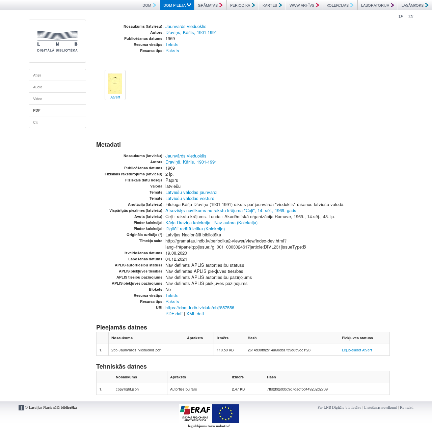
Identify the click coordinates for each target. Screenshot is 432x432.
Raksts (172, 50)
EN (410, 17)
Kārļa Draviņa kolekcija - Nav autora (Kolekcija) (211, 222)
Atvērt (367, 349)
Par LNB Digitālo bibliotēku (339, 407)
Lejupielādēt (351, 349)
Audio (37, 86)
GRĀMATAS (208, 5)
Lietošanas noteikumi (380, 407)
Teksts (172, 44)
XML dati (195, 313)
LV (401, 17)
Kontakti (406, 407)
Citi (35, 122)
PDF (36, 110)
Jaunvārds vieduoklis (186, 26)
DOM (146, 5)
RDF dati (174, 313)
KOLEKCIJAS (338, 5)
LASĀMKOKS (413, 5)
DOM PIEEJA (174, 5)
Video (37, 98)
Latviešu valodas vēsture (189, 198)
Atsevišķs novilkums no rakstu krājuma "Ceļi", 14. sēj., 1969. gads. (231, 210)
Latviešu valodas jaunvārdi (191, 192)
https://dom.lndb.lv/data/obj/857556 (199, 307)
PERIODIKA (240, 5)
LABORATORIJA (375, 5)
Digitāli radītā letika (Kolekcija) (195, 228)
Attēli (37, 75)
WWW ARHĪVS (302, 5)
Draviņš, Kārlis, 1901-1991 (191, 32)
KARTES (270, 5)
